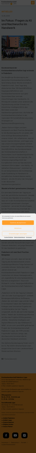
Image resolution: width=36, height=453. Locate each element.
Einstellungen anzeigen (18, 234)
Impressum (29, 237)
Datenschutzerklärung (19, 237)
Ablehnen (18, 228)
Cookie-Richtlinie (8, 237)
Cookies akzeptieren (18, 223)
